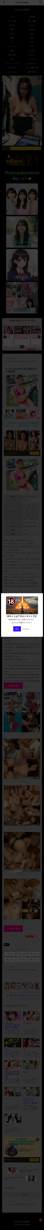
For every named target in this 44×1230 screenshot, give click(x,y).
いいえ (26, 629)
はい (17, 629)
